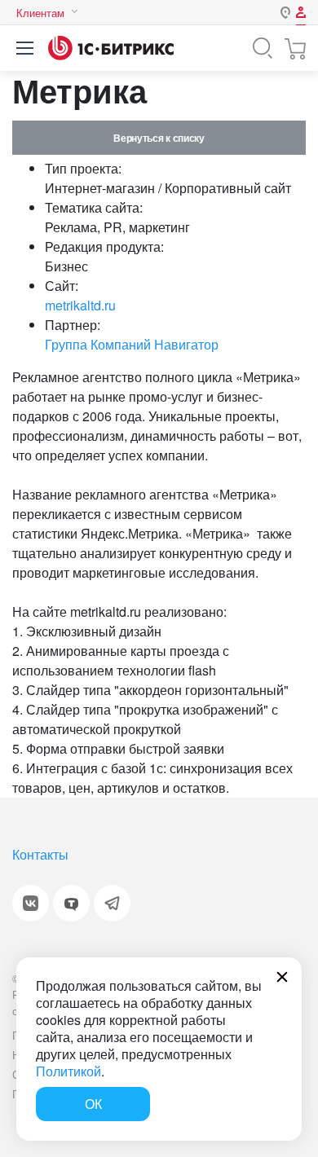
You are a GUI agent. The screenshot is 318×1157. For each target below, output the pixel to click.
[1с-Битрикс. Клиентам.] (111, 48)
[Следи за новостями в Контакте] (30, 903)
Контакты (40, 854)
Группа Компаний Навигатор (132, 344)
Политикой (68, 1071)
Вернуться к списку (158, 137)
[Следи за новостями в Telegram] (112, 903)
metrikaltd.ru (80, 305)
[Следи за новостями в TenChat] (71, 903)
